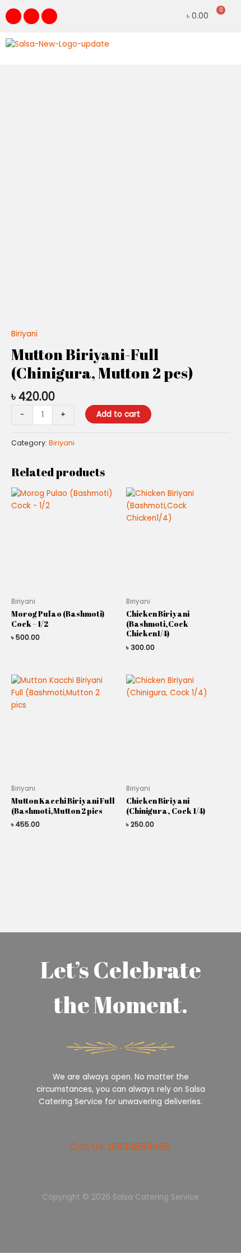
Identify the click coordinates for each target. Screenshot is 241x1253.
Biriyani (24, 334)
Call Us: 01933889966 (120, 1147)
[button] (226, 48)
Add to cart (118, 414)
